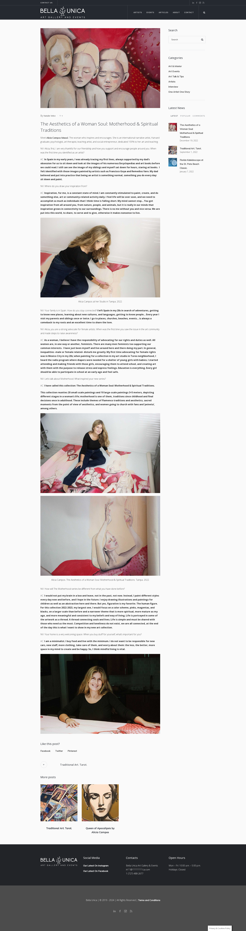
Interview (173, 86)
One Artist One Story (179, 91)
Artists (171, 81)
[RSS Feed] (203, 2)
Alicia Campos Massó (57, 137)
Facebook (45, 750)
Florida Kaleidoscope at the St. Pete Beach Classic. (191, 164)
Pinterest (72, 750)
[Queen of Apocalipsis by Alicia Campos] (100, 802)
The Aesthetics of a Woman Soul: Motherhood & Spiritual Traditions (191, 131)
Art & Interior (175, 66)
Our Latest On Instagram (95, 865)
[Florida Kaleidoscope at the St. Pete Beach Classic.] (172, 162)
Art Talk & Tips (176, 76)
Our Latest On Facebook (95, 871)
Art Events (174, 71)
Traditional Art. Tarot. (73, 764)
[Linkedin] (193, 2)
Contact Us (46, 3)
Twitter (59, 750)
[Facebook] (196, 2)
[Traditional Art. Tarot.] (58, 802)
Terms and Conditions (149, 900)
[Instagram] (200, 2)
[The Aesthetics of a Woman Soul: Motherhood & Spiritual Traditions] (100, 67)
